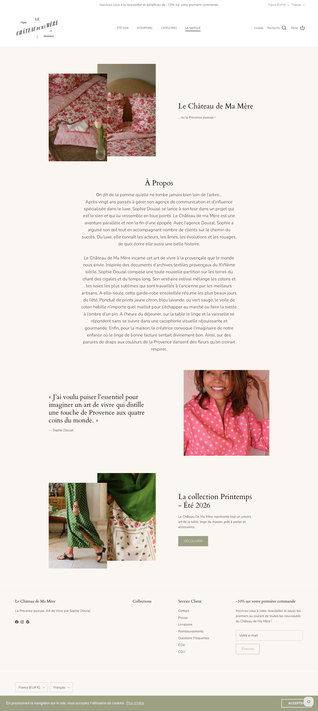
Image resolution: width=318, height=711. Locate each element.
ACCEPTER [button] (296, 703)
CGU (181, 652)
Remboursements (191, 631)
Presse (183, 618)
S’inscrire (247, 649)
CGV (181, 645)
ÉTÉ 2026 (122, 28)
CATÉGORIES (169, 28)
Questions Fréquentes (193, 638)
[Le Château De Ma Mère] (37, 28)
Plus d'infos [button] (135, 703)
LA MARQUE (193, 28)
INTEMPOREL (145, 28)
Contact (183, 611)
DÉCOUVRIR (193, 541)
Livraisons (185, 624)
